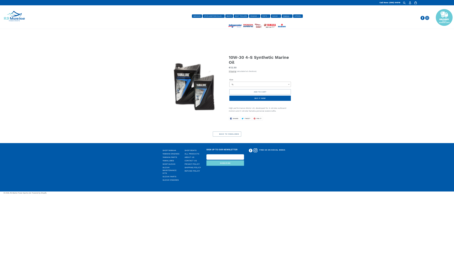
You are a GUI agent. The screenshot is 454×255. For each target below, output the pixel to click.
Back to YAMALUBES (229, 134)
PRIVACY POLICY (192, 164)
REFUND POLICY (192, 171)
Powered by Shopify (39, 193)
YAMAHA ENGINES (171, 154)
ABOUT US (189, 157)
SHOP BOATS (190, 150)
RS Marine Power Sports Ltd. (20, 193)
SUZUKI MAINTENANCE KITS (170, 170)
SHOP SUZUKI (169, 164)
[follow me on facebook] (423, 19)
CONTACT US (191, 160)
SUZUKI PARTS (169, 176)
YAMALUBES (168, 160)
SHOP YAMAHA (169, 150)
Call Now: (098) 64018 (390, 2)
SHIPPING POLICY (193, 167)
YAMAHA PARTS (170, 157)
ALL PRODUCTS (192, 154)
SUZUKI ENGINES (171, 180)
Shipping (232, 71)
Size (231, 80)
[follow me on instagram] (427, 19)
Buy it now (260, 98)
